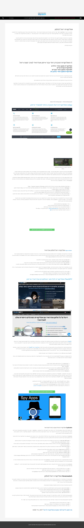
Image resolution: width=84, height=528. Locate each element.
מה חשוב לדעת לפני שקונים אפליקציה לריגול (34, 18)
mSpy (69, 105)
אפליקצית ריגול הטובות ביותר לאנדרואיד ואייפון (65, 18)
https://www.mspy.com (53, 208)
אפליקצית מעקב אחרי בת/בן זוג (61, 71)
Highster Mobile (68, 250)
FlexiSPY (70, 341)
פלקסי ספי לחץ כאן (37, 385)
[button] (3, 18)
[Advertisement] (47, 6)
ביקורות (12, 18)
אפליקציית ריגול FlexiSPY (34, 347)
